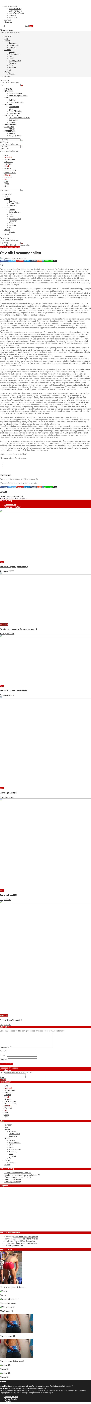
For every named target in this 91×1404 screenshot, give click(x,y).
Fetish (10, 247)
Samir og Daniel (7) (8, 793)
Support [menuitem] (12, 15)
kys (41, 1388)
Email (2, 1077)
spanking (8, 1388)
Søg (26, 26)
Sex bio (3, 1295)
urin (44, 1388)
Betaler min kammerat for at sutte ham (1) (18, 629)
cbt (22, 1388)
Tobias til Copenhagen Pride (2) (14, 567)
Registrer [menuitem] (8, 22)
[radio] (47, 462)
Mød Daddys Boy (28, 1241)
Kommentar (5, 1047)
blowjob (7, 1386)
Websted (3, 1059)
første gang (37, 1386)
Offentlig (16, 247)
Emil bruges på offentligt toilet (25, 1236)
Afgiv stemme (5, 475)
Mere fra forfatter (12, 507)
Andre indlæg (10, 505)
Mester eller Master (8, 1303)
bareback (59, 1386)
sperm (24, 1386)
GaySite (3, 492)
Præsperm (16, 1388)
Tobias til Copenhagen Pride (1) (13, 690)
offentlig (51, 1386)
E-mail (3, 1055)
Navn (3, 1051)
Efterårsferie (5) (6, 1311)
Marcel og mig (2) (7, 1336)
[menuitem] (47, 6)
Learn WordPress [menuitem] (16, 13)
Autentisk (5, 245)
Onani (29, 1386)
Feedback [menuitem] (13, 17)
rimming (45, 1386)
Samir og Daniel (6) (8, 895)
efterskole (27, 1388)
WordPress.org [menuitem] (15, 9)
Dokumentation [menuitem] (15, 11)
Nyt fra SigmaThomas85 (11, 1020)
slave (34, 1388)
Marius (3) (4, 1377)
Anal (2, 562)
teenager (18, 1386)
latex (38, 1388)
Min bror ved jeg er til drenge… (13, 1287)
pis (64, 1386)
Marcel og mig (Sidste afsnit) (12, 1361)
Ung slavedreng (16, 1245)
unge (2, 1386)
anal (12, 1386)
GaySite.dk (4, 80)
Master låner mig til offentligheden (23, 1243)
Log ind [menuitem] (7, 20)
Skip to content (6, 30)
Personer (4, 1015)
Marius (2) (4, 1369)
